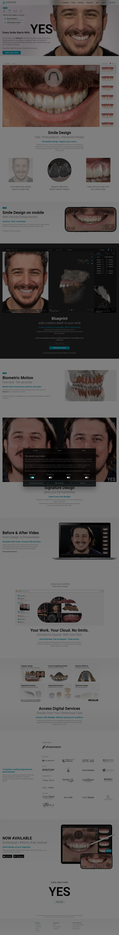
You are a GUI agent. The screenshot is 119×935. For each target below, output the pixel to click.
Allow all (82, 483)
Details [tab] (59, 450)
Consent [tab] (35, 450)
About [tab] (83, 450)
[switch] (50, 478)
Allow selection (59, 483)
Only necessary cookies (36, 483)
